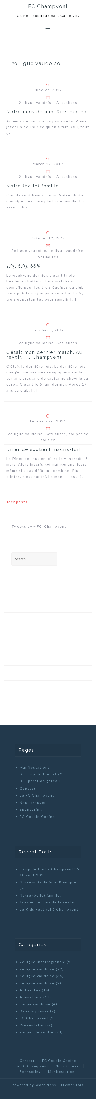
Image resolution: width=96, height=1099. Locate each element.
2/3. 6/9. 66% (23, 266)
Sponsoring (31, 809)
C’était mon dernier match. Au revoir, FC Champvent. (44, 355)
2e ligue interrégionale (42, 962)
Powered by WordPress (34, 1085)
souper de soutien (38, 1032)
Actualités (66, 102)
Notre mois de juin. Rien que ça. (47, 111)
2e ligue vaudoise (36, 102)
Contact (28, 788)
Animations (31, 997)
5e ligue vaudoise (37, 983)
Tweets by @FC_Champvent (38, 526)
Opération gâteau (42, 781)
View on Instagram (51, 596)
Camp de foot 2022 (44, 774)
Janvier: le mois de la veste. (47, 902)
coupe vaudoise (35, 1004)
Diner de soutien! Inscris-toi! (43, 449)
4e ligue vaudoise (66, 250)
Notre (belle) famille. (33, 185)
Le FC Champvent (37, 795)
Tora (79, 1085)
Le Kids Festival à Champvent (49, 909)
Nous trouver (33, 802)
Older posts (16, 502)
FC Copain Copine (37, 816)
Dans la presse (34, 1011)
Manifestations (35, 767)
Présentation (33, 1025)
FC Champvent (48, 6)
